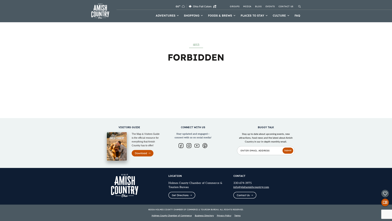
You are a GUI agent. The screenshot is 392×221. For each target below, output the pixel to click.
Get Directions (180, 195)
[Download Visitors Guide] (385, 202)
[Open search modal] (299, 6)
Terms (237, 215)
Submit (287, 150)
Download (141, 153)
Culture (279, 15)
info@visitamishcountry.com (251, 187)
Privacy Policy (224, 215)
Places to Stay (252, 15)
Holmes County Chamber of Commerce (172, 215)
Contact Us (286, 6)
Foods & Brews (220, 15)
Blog (258, 6)
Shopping (191, 15)
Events (270, 6)
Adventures (165, 15)
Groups (234, 6)
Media (247, 6)
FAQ (297, 15)
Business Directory (204, 215)
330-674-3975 (242, 183)
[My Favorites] (385, 193)
